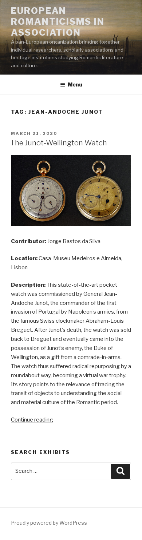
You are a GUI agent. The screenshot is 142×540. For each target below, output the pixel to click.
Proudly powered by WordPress (49, 523)
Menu (75, 84)
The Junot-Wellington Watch (58, 142)
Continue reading (32, 419)
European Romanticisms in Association (57, 21)
